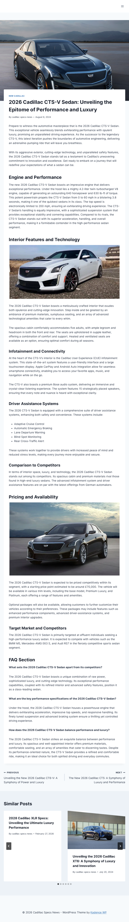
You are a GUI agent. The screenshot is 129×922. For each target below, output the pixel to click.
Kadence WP (98, 912)
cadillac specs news (22, 117)
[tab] (58, 884)
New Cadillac (17, 96)
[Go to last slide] (8, 846)
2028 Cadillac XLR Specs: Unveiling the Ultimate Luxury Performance (31, 822)
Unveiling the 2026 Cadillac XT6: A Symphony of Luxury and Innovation (94, 861)
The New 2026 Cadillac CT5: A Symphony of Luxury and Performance (97, 777)
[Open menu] (122, 6)
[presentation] (96, 830)
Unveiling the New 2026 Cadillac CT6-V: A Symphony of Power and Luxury (31, 777)
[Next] (120, 846)
